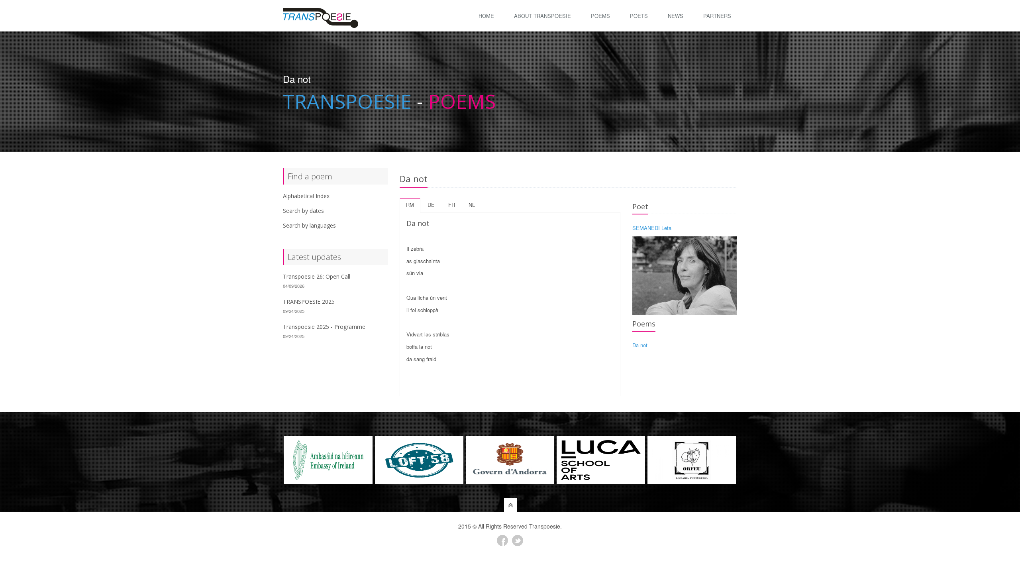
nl (472, 204)
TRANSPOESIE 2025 (309, 301)
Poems (600, 16)
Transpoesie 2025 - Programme (324, 326)
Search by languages (309, 225)
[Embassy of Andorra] (510, 460)
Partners (717, 16)
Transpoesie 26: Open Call (316, 276)
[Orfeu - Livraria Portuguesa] (691, 460)
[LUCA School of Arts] (601, 460)
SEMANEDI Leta (651, 228)
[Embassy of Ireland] (328, 460)
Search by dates (303, 210)
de (431, 204)
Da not (639, 345)
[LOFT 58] (419, 460)
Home (486, 16)
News (675, 16)
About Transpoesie (542, 16)
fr (451, 204)
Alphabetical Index (306, 196)
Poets (639, 16)
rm (410, 204)
